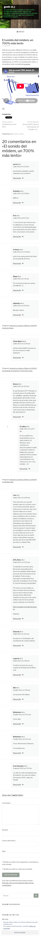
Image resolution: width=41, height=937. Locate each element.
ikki (14, 688)
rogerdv (16, 658)
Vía (3, 109)
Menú (21, 32)
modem (15, 134)
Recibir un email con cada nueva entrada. (18, 869)
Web (4, 851)
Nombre (5, 830)
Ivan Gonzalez (18, 766)
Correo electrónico (8, 841)
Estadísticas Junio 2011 (9, 124)
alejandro (16, 303)
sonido (21, 134)
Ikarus (15, 384)
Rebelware (17, 712)
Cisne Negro (17, 341)
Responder (17, 178)
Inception (26, 64)
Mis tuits (5, 919)
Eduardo (16, 632)
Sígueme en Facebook (11, 904)
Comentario (6, 803)
